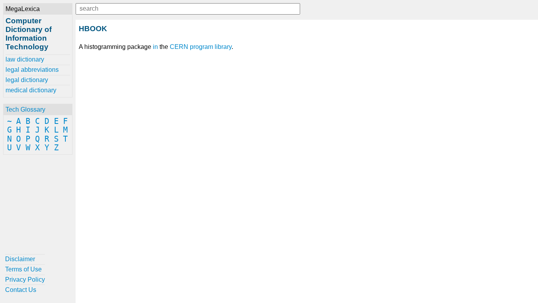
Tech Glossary (25, 109)
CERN (179, 46)
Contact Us (20, 289)
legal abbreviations (32, 69)
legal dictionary (27, 80)
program (201, 46)
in (155, 46)
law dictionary (25, 59)
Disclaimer (20, 259)
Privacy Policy (25, 279)
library (223, 46)
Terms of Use (23, 269)
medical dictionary (31, 90)
